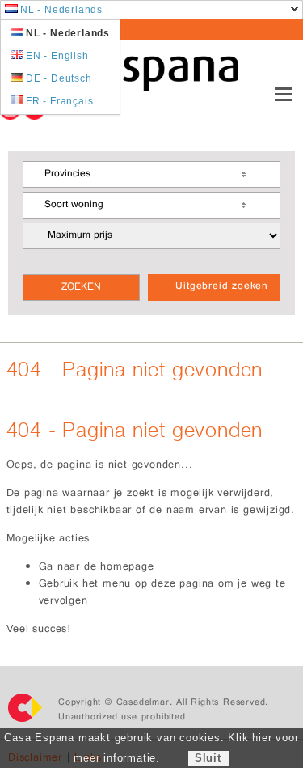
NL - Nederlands (61, 9)
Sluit (208, 758)
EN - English (57, 56)
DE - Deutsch (59, 78)
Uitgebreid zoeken (221, 287)
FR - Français (59, 101)
